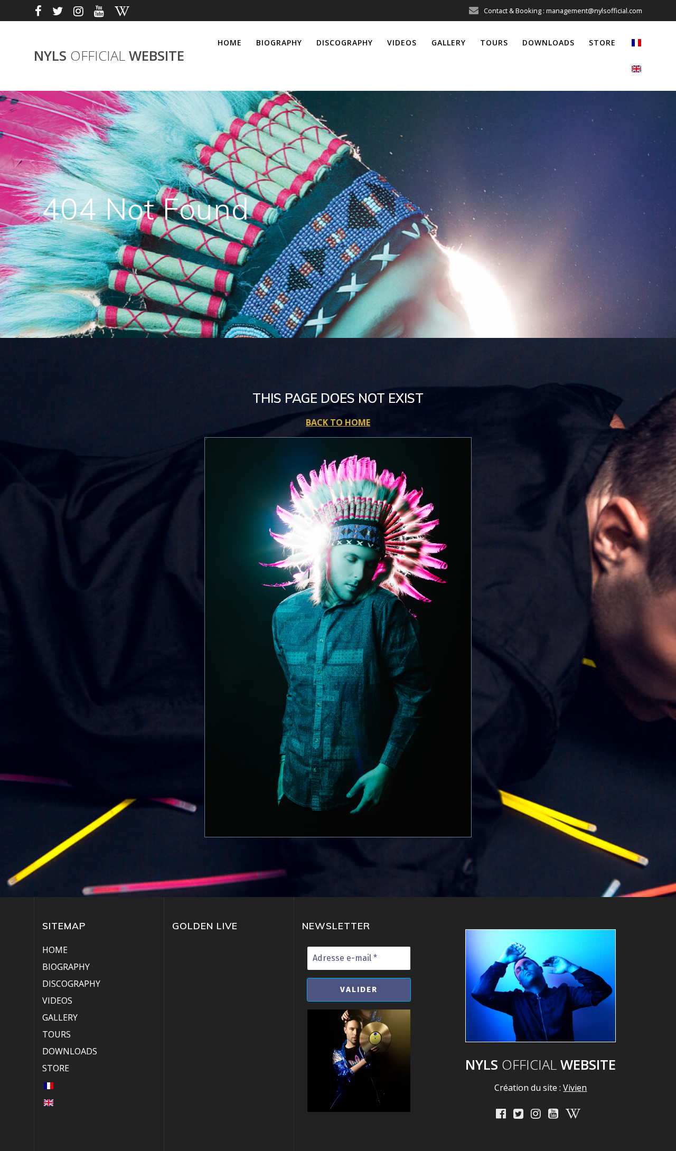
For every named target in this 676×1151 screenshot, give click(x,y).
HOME (230, 42)
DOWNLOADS (548, 42)
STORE (602, 42)
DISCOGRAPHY (344, 42)
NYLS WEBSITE (109, 56)
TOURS (494, 42)
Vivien (575, 1087)
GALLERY (448, 42)
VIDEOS (402, 42)
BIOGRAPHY (279, 42)
